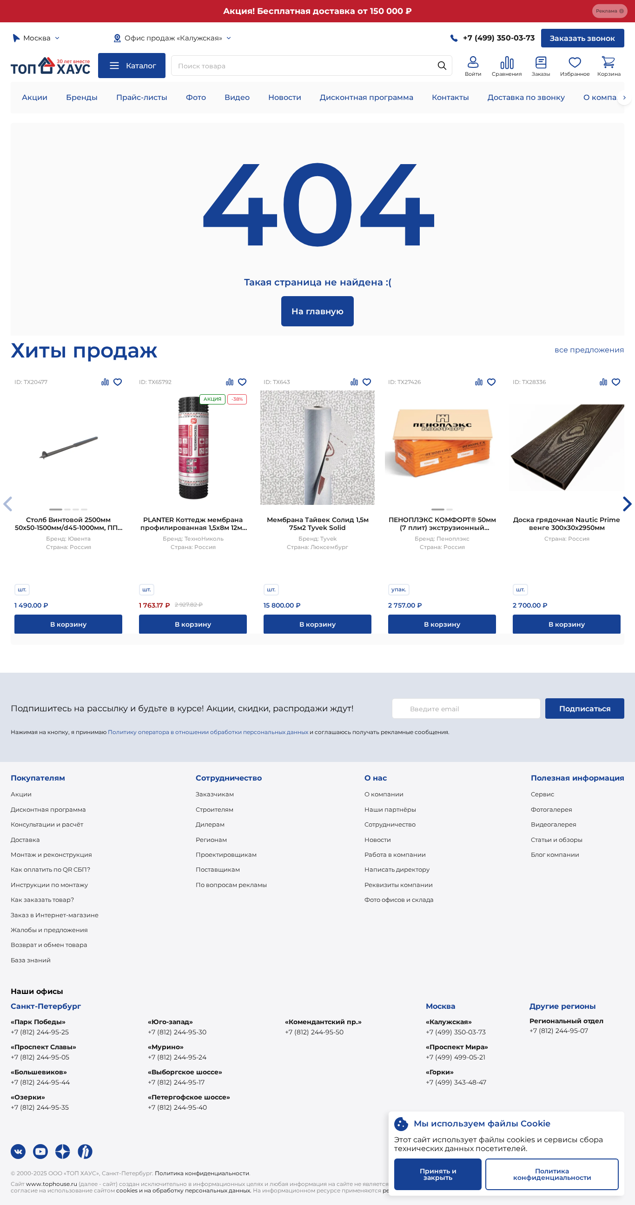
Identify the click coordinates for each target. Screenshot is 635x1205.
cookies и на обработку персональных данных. (183, 1190)
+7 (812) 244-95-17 (176, 1082)
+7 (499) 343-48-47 (456, 1082)
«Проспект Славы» (43, 1047)
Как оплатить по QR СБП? (50, 869)
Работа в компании (395, 854)
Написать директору (397, 869)
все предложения (589, 349)
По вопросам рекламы (231, 884)
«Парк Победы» (38, 1022)
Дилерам (210, 824)
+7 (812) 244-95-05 (40, 1057)
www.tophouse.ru (51, 1183)
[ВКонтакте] (18, 1151)
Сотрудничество (390, 824)
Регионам (211, 839)
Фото (196, 97)
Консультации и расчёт (47, 824)
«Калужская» (449, 1022)
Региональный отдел (566, 1021)
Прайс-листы (141, 97)
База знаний (31, 960)
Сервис (542, 794)
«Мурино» (166, 1047)
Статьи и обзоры (556, 839)
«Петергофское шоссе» (189, 1097)
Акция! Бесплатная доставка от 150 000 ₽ (317, 11)
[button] (55, 509)
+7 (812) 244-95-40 (177, 1107)
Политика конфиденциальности (202, 1173)
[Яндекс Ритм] (85, 1151)
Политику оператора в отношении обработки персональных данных (208, 731)
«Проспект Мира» (457, 1047)
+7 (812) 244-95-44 (40, 1082)
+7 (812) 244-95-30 (177, 1032)
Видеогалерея (553, 824)
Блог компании (555, 854)
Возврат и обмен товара (49, 944)
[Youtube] (40, 1151)
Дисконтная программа (366, 97)
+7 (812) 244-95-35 (40, 1107)
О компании (383, 794)
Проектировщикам (226, 854)
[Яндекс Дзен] (62, 1151)
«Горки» (440, 1072)
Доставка (25, 839)
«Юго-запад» (170, 1022)
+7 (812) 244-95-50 (314, 1032)
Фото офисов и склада (399, 899)
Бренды (82, 97)
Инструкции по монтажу (49, 884)
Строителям (214, 809)
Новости (284, 97)
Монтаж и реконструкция (51, 854)
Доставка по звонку (526, 97)
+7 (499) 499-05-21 (455, 1057)
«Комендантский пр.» (323, 1022)
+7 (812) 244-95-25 (40, 1032)
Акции (34, 97)
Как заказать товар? (42, 899)
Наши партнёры (390, 809)
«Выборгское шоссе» (185, 1072)
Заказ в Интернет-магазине (55, 915)
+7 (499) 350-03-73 (456, 1032)
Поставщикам (218, 869)
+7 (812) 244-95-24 (177, 1057)
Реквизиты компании (398, 884)
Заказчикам (215, 794)
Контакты (450, 97)
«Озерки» (28, 1097)
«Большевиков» (39, 1072)
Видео (237, 97)
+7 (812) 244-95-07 (558, 1030)
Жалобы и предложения (49, 930)
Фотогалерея (551, 809)
